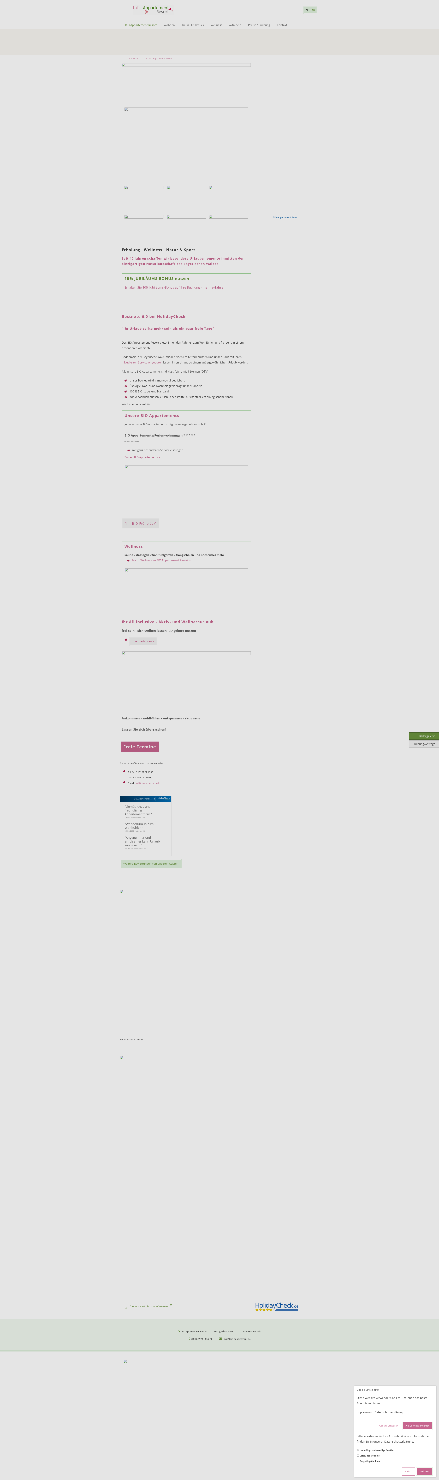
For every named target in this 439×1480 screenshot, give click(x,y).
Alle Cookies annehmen (417, 1425)
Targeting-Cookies (370, 1461)
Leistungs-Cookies (369, 1455)
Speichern (424, 1471)
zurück (408, 1471)
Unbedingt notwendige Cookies (377, 1450)
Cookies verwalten (388, 1425)
